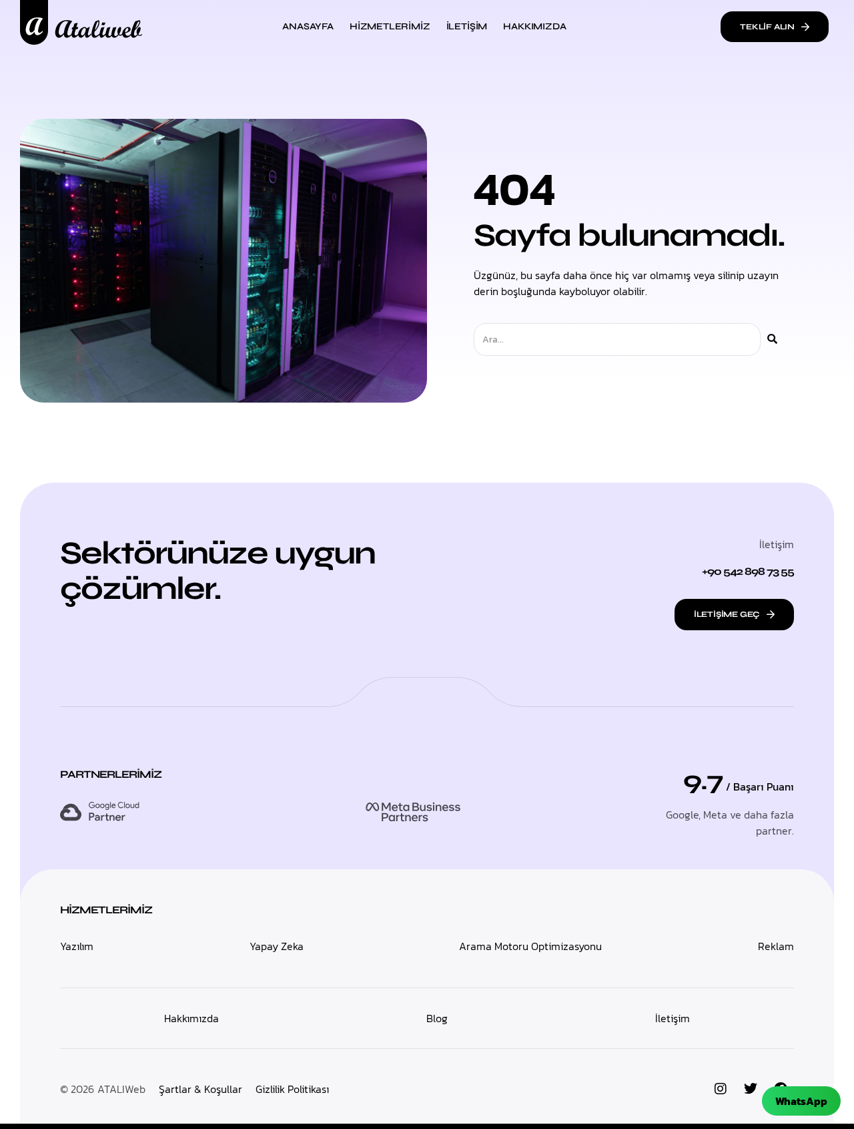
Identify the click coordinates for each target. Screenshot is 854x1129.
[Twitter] (750, 1089)
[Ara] (772, 339)
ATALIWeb (121, 1089)
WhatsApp (801, 1101)
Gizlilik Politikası (292, 1089)
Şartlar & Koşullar (200, 1089)
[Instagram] (720, 1089)
